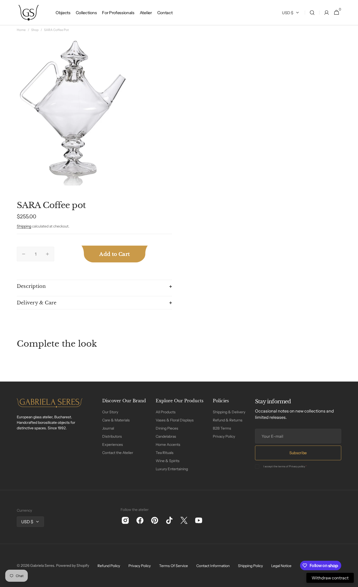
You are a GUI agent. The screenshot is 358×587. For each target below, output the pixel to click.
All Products (166, 412)
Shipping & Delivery (229, 412)
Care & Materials (116, 420)
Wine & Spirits (168, 460)
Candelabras (166, 436)
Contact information (213, 565)
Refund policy (108, 565)
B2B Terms (222, 428)
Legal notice (281, 565)
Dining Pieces (167, 428)
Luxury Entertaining (172, 469)
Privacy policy (297, 466)
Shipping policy (250, 565)
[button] (312, 12)
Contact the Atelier (117, 452)
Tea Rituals (164, 452)
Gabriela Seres (42, 565)
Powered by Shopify (72, 565)
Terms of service (173, 565)
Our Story (110, 412)
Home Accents (168, 444)
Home (21, 30)
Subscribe (298, 452)
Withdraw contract (330, 577)
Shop (35, 30)
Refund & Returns (227, 420)
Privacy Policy (224, 436)
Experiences (112, 444)
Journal (108, 428)
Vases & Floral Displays (175, 420)
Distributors (112, 436)
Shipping (24, 226)
